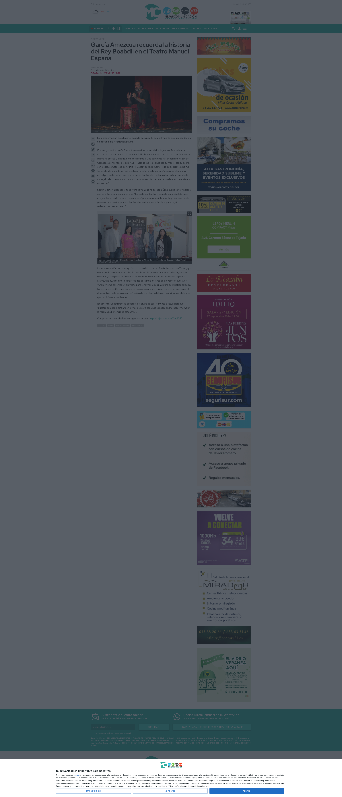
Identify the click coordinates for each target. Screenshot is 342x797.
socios (76, 775)
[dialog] (171, 778)
